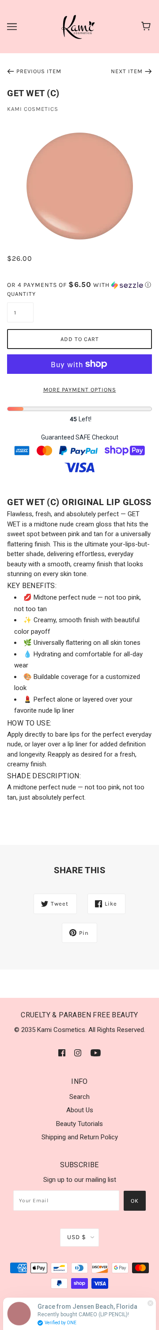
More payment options (79, 389)
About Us (79, 1110)
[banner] (78, 26)
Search (79, 1097)
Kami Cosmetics (32, 109)
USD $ (76, 1237)
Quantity (20, 293)
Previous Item (38, 71)
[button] (79, 285)
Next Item (127, 71)
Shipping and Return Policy (80, 1137)
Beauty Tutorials (79, 1124)
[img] (62, 1052)
